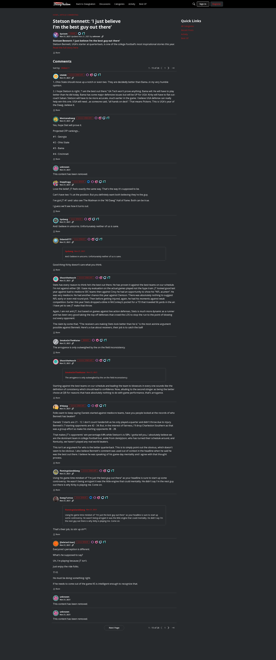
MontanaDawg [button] (67, 118)
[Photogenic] (88, 182)
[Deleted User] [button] (67, 542)
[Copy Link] (102, 36)
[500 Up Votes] (97, 219)
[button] (56, 35)
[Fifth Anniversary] (96, 542)
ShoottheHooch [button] (68, 277)
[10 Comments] (101, 340)
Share (56, 53)
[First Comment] (79, 33)
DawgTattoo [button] (66, 498)
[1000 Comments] (105, 277)
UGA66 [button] (63, 75)
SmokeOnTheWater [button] (70, 340)
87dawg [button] (64, 406)
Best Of (184, 38)
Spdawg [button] (64, 219)
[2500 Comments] (95, 75)
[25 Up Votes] (83, 33)
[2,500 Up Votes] (109, 277)
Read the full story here (65, 47)
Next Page (114, 627)
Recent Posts (187, 30)
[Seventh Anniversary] (93, 239)
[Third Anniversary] (96, 182)
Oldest (64, 68)
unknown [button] (96, 36)
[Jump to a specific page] (173, 68)
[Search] (194, 4)
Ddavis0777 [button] (65, 239)
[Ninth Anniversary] (105, 471)
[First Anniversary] (97, 340)
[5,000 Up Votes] (99, 75)
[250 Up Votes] (104, 182)
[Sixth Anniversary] (91, 75)
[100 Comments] (100, 182)
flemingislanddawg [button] (70, 471)
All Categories (187, 26)
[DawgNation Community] (62, 4)
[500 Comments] (101, 406)
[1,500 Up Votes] (105, 406)
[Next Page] (168, 68)
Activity (184, 34)
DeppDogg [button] (65, 182)
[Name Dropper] (87, 75)
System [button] (64, 34)
